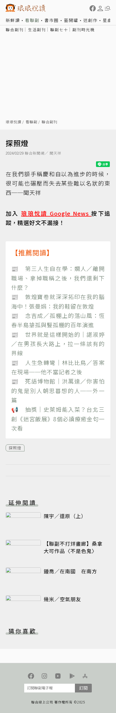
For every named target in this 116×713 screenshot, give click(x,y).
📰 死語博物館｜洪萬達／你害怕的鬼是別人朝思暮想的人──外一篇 (58, 390)
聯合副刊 (15, 29)
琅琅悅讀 (13, 122)
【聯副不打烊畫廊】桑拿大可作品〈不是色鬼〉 (73, 547)
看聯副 (32, 20)
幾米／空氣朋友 (62, 599)
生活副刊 (37, 29)
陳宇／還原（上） (65, 516)
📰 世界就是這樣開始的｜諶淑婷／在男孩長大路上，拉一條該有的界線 (58, 343)
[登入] (100, 8)
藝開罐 (71, 20)
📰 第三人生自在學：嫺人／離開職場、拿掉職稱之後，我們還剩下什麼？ (58, 277)
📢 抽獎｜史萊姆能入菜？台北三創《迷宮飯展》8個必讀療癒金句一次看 (58, 418)
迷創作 (90, 20)
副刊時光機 (83, 29)
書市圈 (51, 20)
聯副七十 (59, 29)
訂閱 (83, 688)
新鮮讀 (13, 20)
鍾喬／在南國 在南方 (70, 571)
